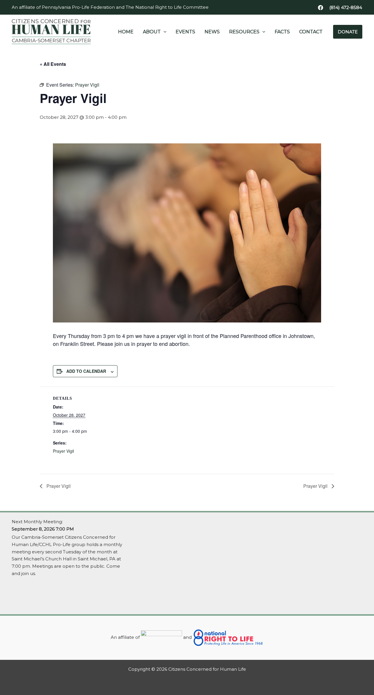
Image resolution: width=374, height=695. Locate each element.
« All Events (53, 64)
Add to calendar (86, 371)
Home (126, 32)
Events (185, 32)
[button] (345, 7)
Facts (282, 32)
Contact (311, 32)
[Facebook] (320, 7)
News (212, 32)
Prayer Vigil (63, 451)
